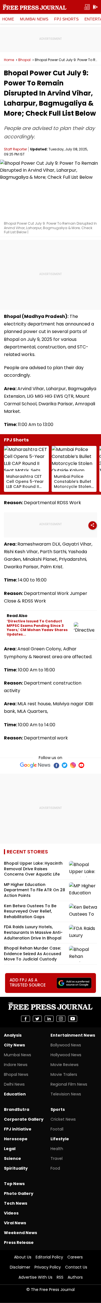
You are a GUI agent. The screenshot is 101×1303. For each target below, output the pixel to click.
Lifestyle (59, 1139)
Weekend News (20, 1232)
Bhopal (24, 60)
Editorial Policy (49, 1257)
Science (12, 1158)
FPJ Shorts (66, 19)
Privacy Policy (48, 1267)
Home (8, 19)
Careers (75, 1257)
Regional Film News (68, 1084)
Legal (9, 1148)
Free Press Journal (34, 7)
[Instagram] (73, 765)
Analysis (13, 1035)
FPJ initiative (17, 1129)
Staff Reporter (15, 149)
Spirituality (16, 1168)
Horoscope (15, 1139)
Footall (56, 1129)
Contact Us (76, 1267)
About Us (22, 1257)
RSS (60, 1277)
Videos (11, 1213)
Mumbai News (34, 19)
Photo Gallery (18, 1193)
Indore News (15, 1064)
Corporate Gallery (23, 1119)
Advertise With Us (35, 1277)
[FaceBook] (56, 765)
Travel (56, 1158)
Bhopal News (16, 1074)
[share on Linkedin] (49, 1019)
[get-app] (95, 7)
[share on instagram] (60, 1019)
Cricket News (63, 1119)
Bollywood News (65, 1045)
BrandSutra (16, 1109)
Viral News (15, 1223)
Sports (57, 1109)
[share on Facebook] (25, 1019)
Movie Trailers (63, 1074)
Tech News (15, 1203)
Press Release (19, 1242)
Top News (14, 1183)
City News (14, 1045)
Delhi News (14, 1084)
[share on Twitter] (37, 1019)
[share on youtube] (72, 1019)
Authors (75, 1277)
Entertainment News (72, 1035)
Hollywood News (65, 1055)
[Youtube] (81, 765)
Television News (65, 1094)
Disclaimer (20, 1267)
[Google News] (35, 765)
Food (55, 1168)
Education (15, 1094)
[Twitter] (64, 765)
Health (56, 1148)
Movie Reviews (64, 1064)
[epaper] (87, 7)
